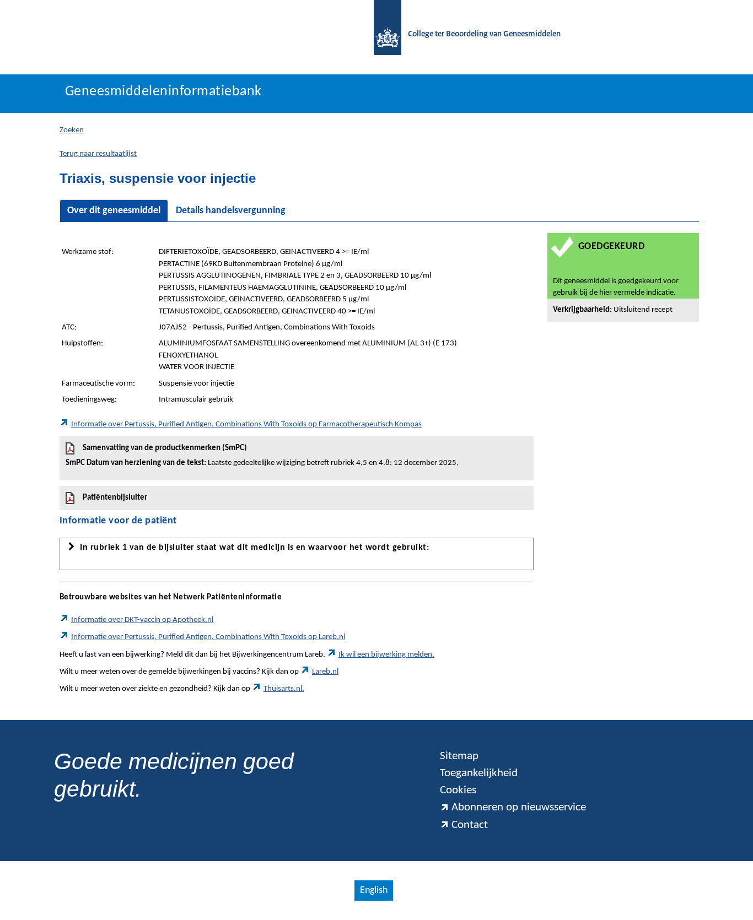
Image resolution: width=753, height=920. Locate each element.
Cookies (458, 790)
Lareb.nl (325, 672)
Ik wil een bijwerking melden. (386, 655)
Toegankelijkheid (479, 773)
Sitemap (459, 756)
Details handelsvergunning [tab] (231, 210)
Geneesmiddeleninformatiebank (163, 91)
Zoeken (72, 130)
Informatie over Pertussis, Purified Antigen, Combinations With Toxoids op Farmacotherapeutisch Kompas (246, 424)
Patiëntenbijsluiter (115, 498)
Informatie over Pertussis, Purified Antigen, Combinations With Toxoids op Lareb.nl (208, 637)
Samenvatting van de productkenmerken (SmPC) (262, 455)
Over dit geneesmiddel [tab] (113, 210)
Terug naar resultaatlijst (98, 154)
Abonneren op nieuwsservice (518, 807)
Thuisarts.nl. (283, 689)
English (374, 890)
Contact (469, 825)
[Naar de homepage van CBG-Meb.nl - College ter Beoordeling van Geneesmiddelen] (382, 34)
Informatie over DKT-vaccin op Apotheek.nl (142, 620)
